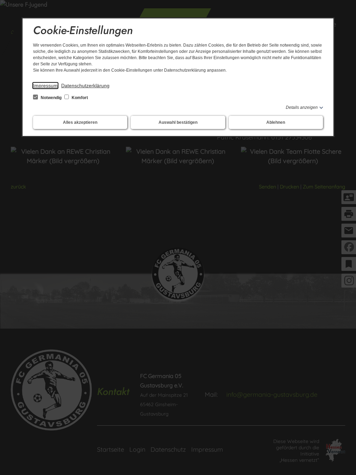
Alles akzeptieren (80, 122)
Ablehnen (275, 122)
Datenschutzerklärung (85, 85)
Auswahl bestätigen (178, 122)
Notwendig (51, 97)
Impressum (45, 85)
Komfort (79, 97)
